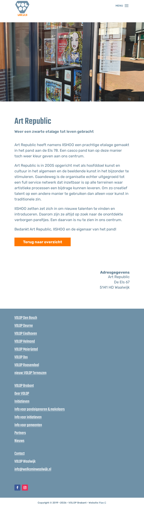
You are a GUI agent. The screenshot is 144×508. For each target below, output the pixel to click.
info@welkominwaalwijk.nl (32, 469)
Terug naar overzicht (42, 242)
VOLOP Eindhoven (25, 333)
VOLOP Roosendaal (26, 365)
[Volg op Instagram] (25, 488)
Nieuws (19, 441)
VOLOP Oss (21, 357)
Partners (20, 433)
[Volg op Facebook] (17, 488)
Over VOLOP (21, 393)
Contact (19, 453)
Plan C (102, 502)
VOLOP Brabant (24, 386)
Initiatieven (21, 401)
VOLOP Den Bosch (25, 318)
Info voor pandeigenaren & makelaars (39, 409)
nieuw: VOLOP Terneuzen (30, 373)
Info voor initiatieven (28, 417)
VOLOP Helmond (24, 341)
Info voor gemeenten (28, 425)
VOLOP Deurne (23, 326)
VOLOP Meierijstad (26, 349)
